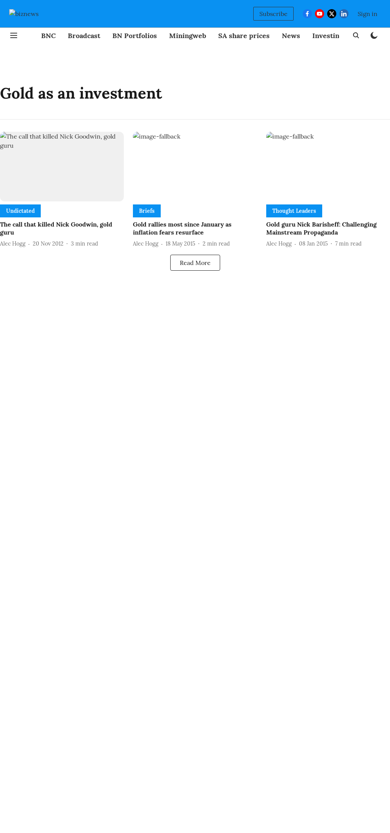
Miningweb (187, 35)
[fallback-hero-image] (62, 166)
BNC (48, 35)
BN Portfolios (134, 35)
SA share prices (244, 35)
